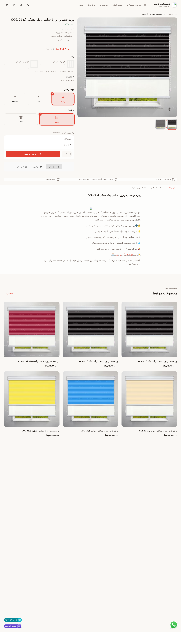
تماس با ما (104, 5)
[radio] (62, 99)
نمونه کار (20, 167)
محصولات (170, 14)
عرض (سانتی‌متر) (59, 62)
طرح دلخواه (52, 167)
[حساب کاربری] (14, 5)
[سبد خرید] (7, 5)
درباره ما (91, 5)
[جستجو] (21, 5)
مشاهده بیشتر (9, 294)
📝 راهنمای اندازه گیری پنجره (127, 255)
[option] (172, 124)
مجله (81, 5)
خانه (176, 14)
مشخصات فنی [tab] (156, 188)
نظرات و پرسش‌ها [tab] (138, 188)
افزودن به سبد (31, 154)
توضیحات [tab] (171, 188)
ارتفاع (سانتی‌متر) (22, 62)
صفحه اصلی (117, 5)
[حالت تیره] (28, 5)
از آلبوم (35, 167)
